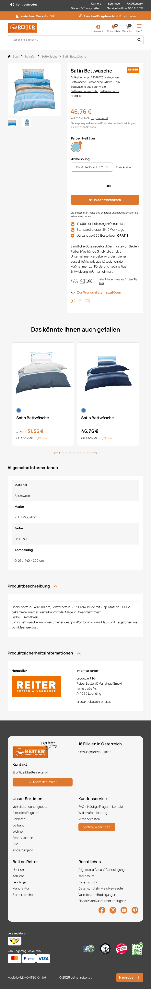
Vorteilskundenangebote (30, 806)
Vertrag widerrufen (96, 827)
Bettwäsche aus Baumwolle (88, 86)
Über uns (19, 869)
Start (16, 56)
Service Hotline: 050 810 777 (125, 8)
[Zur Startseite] (22, 28)
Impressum (86, 876)
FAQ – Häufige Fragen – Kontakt (100, 806)
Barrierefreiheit (24, 894)
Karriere (96, 3)
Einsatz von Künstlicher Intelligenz (102, 901)
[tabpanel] (43, 394)
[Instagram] (113, 910)
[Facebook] (102, 910)
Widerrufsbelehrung (92, 813)
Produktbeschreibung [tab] (29, 586)
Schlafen (30, 56)
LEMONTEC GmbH (33, 977)
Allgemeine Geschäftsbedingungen (103, 869)
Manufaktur (21, 888)
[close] (146, 15)
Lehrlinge (114, 3)
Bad (15, 844)
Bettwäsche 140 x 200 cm (103, 82)
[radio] (75, 147)
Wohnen (18, 831)
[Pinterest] (135, 910)
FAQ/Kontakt (135, 3)
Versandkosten (89, 819)
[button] (55, 452)
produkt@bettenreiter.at (93, 701)
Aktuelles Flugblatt (26, 813)
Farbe (75, 138)
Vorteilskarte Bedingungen (97, 894)
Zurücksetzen (124, 167)
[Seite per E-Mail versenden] (87, 300)
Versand (103, 118)
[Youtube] (124, 910)
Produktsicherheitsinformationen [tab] (41, 653)
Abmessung (80, 159)
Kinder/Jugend (23, 850)
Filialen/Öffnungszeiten (85, 8)
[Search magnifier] (139, 40)
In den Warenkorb (107, 200)
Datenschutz (87, 882)
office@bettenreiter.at (32, 772)
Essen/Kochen (23, 838)
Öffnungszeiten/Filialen (94, 752)
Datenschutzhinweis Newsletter (101, 888)
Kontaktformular (44, 782)
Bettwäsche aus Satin (84, 91)
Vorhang (18, 825)
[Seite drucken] (80, 300)
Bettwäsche (49, 56)
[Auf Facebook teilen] (73, 300)
